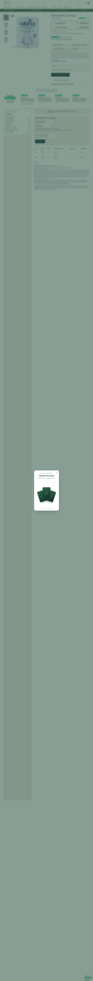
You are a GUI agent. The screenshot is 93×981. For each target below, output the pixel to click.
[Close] (56, 473)
